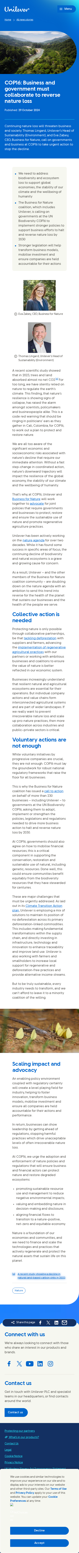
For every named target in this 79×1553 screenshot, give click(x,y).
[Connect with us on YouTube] (30, 1364)
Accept (39, 1543)
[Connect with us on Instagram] (50, 1364)
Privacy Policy (25, 1493)
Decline (39, 1530)
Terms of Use (58, 1489)
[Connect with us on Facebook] (9, 1364)
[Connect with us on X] (19, 1364)
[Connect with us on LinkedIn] (40, 1364)
